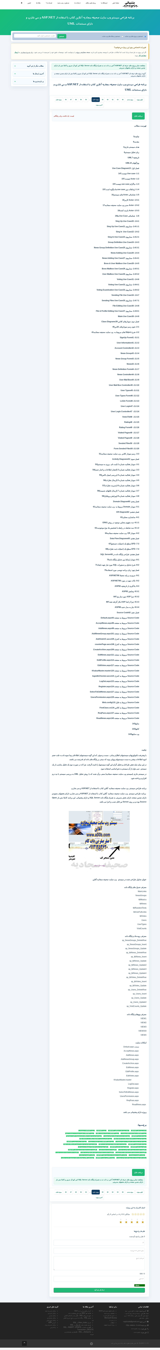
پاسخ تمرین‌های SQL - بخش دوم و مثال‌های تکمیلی (77, 1316)
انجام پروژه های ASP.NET (139, 1130)
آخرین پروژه (99, 105)
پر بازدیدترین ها (38, 81)
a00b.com (140, 1343)
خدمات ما (49, 3)
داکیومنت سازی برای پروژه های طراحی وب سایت (132, 1149)
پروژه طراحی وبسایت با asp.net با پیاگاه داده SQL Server (95, 1138)
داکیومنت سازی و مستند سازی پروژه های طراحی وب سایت (97, 1152)
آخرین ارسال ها (38, 74)
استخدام (112, 1323)
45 (66, 99)
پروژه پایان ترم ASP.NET (139, 1136)
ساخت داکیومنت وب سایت (87, 1155)
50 (81, 99)
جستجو (61, 36)
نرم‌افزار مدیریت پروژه (50, 1325)
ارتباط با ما (77, 3)
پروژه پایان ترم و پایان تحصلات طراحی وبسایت (116, 1136)
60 (107, 99)
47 (71, 99)
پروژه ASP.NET (101, 1130)
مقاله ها (38, 3)
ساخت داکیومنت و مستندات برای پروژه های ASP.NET (111, 1155)
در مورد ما (111, 1320)
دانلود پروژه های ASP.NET (138, 1147)
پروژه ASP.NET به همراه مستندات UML (107, 1133)
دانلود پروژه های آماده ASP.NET (119, 1147)
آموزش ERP (52, 1323)
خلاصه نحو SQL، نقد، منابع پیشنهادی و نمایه (79, 1313)
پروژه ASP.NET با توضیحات (86, 1130)
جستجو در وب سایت (63, 3)
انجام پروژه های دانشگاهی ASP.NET (118, 1130)
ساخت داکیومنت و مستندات (136, 1155)
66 (122, 99)
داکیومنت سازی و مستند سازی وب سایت (67, 1152)
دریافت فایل (138, 116)
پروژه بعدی (130, 99)
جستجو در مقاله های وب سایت (111, 36)
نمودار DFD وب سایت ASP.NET (105, 1158)
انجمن (29, 3)
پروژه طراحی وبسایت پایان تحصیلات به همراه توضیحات (131, 1141)
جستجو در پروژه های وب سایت (134, 36)
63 (117, 99)
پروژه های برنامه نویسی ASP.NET (76, 1141)
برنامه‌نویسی (53, 1327)
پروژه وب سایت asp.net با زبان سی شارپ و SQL (112, 1144)
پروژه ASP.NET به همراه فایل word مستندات (133, 1133)
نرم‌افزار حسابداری (51, 1318)
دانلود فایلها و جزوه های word (106, 1311)
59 (102, 99)
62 (112, 99)
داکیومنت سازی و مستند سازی (108, 1149)
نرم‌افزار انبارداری (52, 1313)
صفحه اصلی (115, 3)
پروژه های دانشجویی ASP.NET (137, 1144)
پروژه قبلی (58, 99)
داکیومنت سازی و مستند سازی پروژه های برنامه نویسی (131, 1152)
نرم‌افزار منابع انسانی (51, 1320)
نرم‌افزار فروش (52, 1316)
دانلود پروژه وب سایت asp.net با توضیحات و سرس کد (93, 1147)
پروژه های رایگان (91, 3)
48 (76, 99)
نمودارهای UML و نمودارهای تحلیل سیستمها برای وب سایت (77, 1158)
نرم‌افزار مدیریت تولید (50, 1311)
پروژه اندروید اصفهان (109, 1325)
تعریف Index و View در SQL (82, 1323)
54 (86, 99)
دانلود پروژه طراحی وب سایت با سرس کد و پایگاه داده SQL (80, 1144)
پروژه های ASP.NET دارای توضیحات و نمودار (101, 1141)
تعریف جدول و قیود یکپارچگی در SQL (80, 1325)
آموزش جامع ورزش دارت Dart (82, 1311)
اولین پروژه (140, 99)
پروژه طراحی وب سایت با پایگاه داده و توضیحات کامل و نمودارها (84, 1136)
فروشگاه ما (104, 3)
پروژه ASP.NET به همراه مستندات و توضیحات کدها (79, 1133)
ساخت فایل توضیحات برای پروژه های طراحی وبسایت (131, 1158)
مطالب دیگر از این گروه (35, 66)
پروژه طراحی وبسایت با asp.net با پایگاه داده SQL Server (130, 1138)
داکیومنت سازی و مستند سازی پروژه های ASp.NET (82, 1149)
